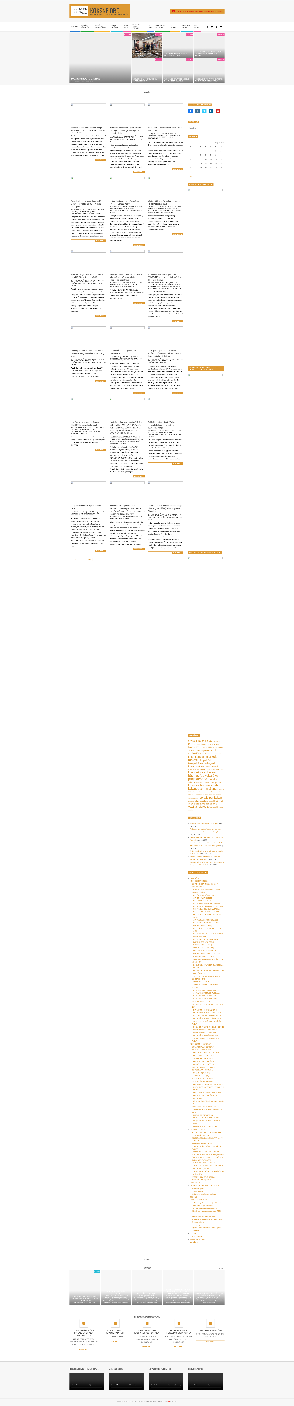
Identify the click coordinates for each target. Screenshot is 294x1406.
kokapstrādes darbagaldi (171, 286)
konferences (220, 789)
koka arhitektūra (170, 135)
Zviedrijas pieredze (127, 286)
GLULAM (207, 747)
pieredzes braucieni (193, 798)
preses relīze (193, 801)
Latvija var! (79, 132)
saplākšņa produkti (207, 801)
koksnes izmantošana (202, 788)
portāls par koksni (211, 797)
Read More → (100, 160)
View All (221, 1268)
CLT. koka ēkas (199, 744)
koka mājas (125, 1299)
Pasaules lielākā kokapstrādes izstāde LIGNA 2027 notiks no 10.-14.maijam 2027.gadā (208, 54)
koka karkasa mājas (89, 431)
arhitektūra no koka (199, 740)
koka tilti (221, 769)
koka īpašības (216, 782)
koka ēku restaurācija (128, 139)
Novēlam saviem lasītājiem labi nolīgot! (87, 79)
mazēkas (191, 795)
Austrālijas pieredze (155, 135)
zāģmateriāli (214, 807)
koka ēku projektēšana (156, 210)
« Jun (190, 177)
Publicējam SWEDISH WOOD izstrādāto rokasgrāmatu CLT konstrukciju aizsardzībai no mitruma (126, 277)
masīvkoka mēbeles (209, 792)
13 (84, 559)
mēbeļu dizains (216, 795)
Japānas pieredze (203, 750)
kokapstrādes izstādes (197, 769)
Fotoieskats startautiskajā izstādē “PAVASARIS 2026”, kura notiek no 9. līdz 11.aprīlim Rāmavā (164, 277)
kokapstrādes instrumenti (203, 766)
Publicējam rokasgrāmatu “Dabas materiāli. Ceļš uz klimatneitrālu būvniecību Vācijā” (161, 425)
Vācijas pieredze (95, 213)
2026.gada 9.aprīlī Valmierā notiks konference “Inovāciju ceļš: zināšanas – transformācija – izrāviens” (164, 353)
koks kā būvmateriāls (155, 212)
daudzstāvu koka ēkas (117, 438)
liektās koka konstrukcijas (195, 792)
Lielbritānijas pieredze (118, 443)
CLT (141, 283)
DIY (201, 747)
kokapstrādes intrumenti (157, 288)
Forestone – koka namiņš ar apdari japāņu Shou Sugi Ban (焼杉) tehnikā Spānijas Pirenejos (165, 508)
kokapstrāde (204, 760)
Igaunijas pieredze (217, 747)
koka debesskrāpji (207, 754)
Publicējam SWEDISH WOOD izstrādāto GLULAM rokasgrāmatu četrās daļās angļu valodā (88, 353)
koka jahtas (217, 754)
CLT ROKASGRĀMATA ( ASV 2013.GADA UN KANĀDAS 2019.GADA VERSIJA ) (83, 1333)
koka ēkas (127, 34)
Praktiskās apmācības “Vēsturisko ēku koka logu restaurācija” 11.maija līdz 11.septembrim (146, 54)
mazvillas (219, 792)
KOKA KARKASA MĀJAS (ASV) (210, 1330)
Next (90, 559)
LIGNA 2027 (85, 213)
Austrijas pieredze (216, 741)
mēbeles (208, 795)
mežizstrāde (200, 795)
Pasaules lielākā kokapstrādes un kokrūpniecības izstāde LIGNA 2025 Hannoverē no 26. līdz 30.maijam (178, 1291)
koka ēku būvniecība (120, 138)
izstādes (151, 284)
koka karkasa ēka (199, 756)
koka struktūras (212, 769)
